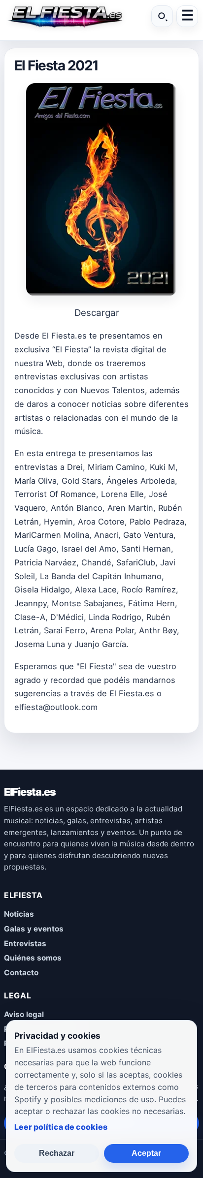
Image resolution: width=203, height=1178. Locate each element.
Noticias (19, 914)
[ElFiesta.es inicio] (64, 16)
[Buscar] (162, 16)
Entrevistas (25, 943)
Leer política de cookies (60, 1127)
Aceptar (146, 1153)
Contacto (21, 972)
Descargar (96, 312)
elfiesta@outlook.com (56, 707)
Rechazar (56, 1153)
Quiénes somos (33, 957)
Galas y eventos (34, 928)
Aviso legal (24, 1014)
